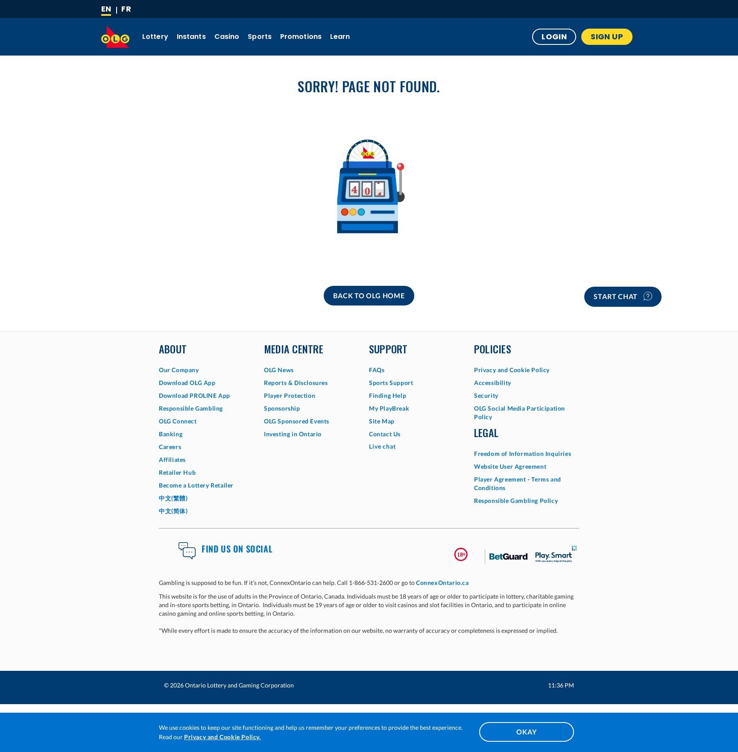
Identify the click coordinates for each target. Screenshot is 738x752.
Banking (170, 434)
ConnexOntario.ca (442, 582)
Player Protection (289, 395)
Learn (340, 36)
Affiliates (172, 459)
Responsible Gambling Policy (516, 500)
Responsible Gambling (191, 408)
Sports (260, 36)
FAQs (376, 369)
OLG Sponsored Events (296, 421)
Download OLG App (187, 382)
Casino (227, 36)
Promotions (301, 36)
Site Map (382, 421)
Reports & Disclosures (296, 382)
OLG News (279, 369)
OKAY (526, 732)
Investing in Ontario (293, 434)
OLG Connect (178, 421)
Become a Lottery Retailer (196, 485)
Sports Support (391, 382)
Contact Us (385, 434)
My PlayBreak (389, 408)
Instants (191, 36)
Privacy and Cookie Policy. (222, 736)
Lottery (155, 36)
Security (486, 395)
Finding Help (387, 395)
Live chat (382, 446)
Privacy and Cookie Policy (512, 369)
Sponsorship (282, 408)
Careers (170, 446)
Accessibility (492, 382)
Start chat (616, 296)
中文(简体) (173, 510)
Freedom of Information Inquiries (522, 453)
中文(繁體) (173, 498)
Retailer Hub (177, 472)
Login (554, 36)
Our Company (179, 369)
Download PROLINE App (194, 395)
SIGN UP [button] (607, 36)
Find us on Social (237, 548)
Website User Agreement (510, 466)
